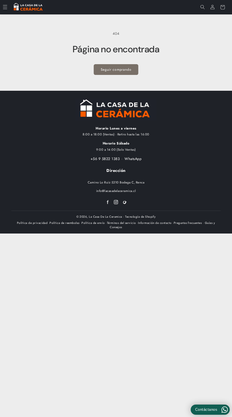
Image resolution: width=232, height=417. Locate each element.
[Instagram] (116, 202)
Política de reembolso (65, 223)
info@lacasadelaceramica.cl (116, 191)
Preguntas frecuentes (188, 223)
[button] (5, 7)
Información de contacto (155, 223)
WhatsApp (132, 158)
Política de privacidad (32, 223)
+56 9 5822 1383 (105, 158)
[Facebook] (107, 202)
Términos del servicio (121, 223)
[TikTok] (124, 202)
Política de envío (93, 223)
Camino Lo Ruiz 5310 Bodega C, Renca (116, 182)
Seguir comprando (116, 69)
